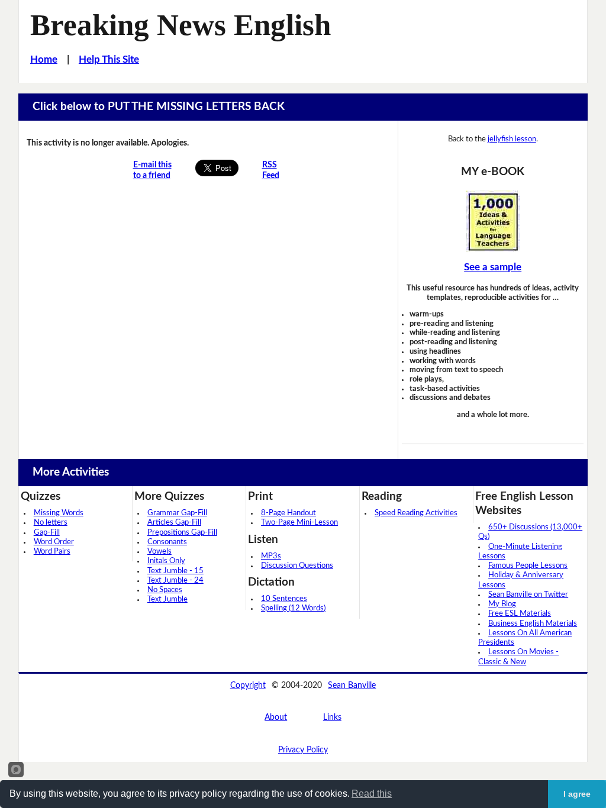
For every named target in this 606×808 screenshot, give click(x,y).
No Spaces (164, 590)
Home (43, 59)
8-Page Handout (288, 513)
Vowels (159, 551)
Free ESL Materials (519, 614)
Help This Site (109, 59)
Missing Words (58, 513)
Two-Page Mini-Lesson (299, 522)
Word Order (54, 542)
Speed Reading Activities (416, 513)
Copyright (248, 685)
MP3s (271, 556)
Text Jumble (167, 599)
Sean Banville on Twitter (528, 595)
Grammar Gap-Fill (177, 513)
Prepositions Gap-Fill (182, 532)
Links (332, 717)
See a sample (492, 267)
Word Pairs (52, 551)
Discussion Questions (297, 566)
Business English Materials (532, 624)
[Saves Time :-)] (492, 221)
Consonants (167, 542)
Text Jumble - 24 (175, 580)
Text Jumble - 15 (175, 571)
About (276, 717)
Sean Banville (352, 685)
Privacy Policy (303, 749)
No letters (50, 522)
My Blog (502, 604)
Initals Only (166, 561)
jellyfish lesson (512, 139)
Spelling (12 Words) (293, 608)
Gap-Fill (47, 532)
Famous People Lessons (528, 566)
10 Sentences (284, 599)
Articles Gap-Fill (174, 522)
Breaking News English (180, 24)
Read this (372, 793)
